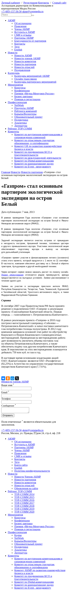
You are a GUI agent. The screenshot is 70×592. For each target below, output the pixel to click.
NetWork (19, 105)
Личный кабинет (10, 2)
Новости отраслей (24, 67)
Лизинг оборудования (12, 275)
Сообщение (8, 405)
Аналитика (20, 122)
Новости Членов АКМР (27, 476)
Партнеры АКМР (24, 38)
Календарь (14, 73)
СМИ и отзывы (22, 35)
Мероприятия (15, 84)
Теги (17, 46)
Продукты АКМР (24, 108)
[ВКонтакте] (3, 378)
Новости (12, 52)
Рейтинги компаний (25, 111)
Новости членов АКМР (27, 58)
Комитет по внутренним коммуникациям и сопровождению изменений (38, 136)
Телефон (6, 398)
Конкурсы (20, 87)
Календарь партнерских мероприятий (35, 81)
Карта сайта (21, 465)
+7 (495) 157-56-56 (11, 11)
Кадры (18, 535)
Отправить (8, 415)
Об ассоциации (22, 23)
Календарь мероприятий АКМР (32, 76)
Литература (20, 125)
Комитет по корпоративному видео (34, 163)
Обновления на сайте (26, 488)
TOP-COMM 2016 (24, 500)
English (18, 49)
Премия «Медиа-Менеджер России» (34, 93)
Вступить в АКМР (24, 32)
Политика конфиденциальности (32, 470)
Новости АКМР (23, 55)
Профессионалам (17, 102)
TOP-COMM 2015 (24, 497)
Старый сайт (59, 2)
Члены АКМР (22, 29)
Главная (5, 172)
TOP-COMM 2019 (24, 508)
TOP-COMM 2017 (24, 503)
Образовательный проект (28, 117)
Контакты (43, 2)
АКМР (11, 20)
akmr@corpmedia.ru (32, 11)
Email (5, 392)
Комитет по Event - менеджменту (32, 166)
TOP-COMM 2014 (24, 494)
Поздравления (22, 70)
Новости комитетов (25, 61)
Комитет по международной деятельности (37, 157)
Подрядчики (21, 119)
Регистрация (30, 2)
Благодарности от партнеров (30, 40)
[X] (17, 378)
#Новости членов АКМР (15, 381)
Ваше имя (7, 385)
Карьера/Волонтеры (25, 114)
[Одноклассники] (8, 378)
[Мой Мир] (12, 378)
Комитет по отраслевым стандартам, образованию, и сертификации (34, 142)
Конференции (22, 90)
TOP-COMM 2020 (24, 511)
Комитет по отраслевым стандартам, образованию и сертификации (34, 566)
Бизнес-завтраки (23, 96)
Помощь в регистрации (27, 99)
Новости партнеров (25, 64)
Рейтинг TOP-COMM (20, 128)
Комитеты (13, 131)
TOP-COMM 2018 (24, 506)
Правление (20, 26)
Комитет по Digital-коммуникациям (34, 160)
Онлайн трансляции (25, 79)
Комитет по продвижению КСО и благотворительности (33, 153)
